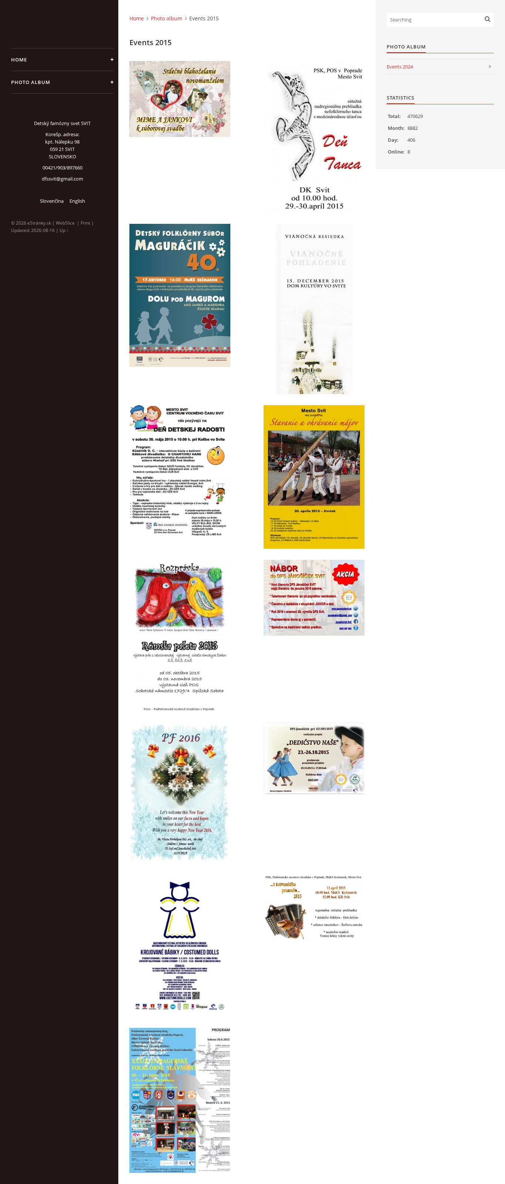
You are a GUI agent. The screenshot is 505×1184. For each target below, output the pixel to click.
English (77, 201)
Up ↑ (64, 230)
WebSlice (65, 223)
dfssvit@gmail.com (62, 178)
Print (85, 223)
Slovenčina (52, 201)
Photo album (30, 82)
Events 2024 (400, 66)
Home (19, 59)
